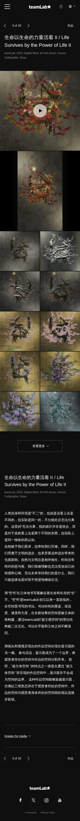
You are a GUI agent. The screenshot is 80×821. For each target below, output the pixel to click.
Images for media (15, 736)
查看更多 (38, 446)
